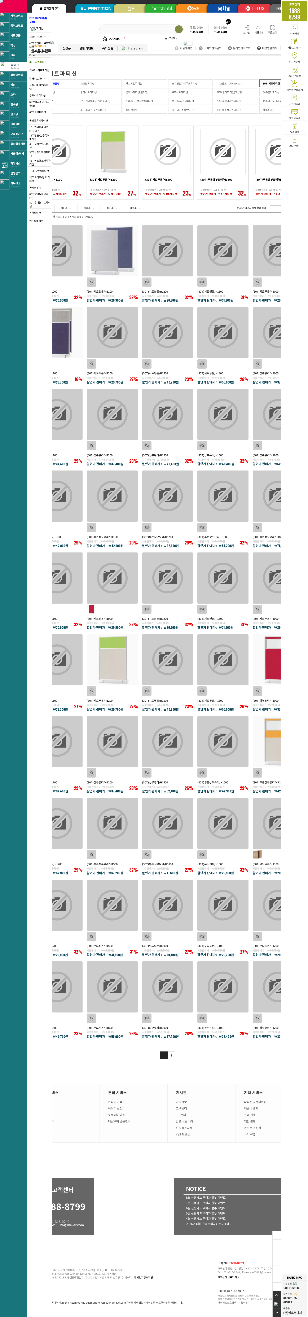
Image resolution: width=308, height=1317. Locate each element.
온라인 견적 (115, 1102)
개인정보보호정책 (227, 1302)
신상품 (67, 48)
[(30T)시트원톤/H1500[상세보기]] (222, 250)
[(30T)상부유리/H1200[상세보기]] (112, 414)
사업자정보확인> (145, 1277)
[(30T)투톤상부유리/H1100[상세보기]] (112, 496)
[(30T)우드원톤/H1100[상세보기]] (278, 823)
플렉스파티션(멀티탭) (39, 87)
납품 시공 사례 (185, 1121)
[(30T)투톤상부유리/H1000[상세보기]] (57, 496)
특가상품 (107, 48)
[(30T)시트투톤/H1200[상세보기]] (112, 332)
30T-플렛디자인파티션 (39, 154)
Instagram (135, 48)
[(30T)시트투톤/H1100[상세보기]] (57, 332)
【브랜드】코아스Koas (229, 83)
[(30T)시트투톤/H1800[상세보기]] (222, 332)
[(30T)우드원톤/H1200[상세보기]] (57, 905)
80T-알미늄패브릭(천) (38, 196)
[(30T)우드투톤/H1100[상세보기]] (222, 905)
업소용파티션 (36, 221)
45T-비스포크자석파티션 (39, 162)
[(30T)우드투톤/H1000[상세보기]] (167, 905)
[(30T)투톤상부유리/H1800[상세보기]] (278, 496)
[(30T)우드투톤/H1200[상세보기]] (278, 905)
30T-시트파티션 (38, 62)
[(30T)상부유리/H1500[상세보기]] (167, 414)
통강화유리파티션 (38, 120)
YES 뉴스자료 (184, 1128)
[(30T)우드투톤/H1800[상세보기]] (112, 986)
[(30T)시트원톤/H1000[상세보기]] (57, 250)
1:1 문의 (181, 1115)
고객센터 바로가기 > (228, 1277)
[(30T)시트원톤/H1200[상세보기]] (167, 250)
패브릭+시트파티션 (39, 70)
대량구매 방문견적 (119, 1121)
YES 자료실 (183, 1134)
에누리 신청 (115, 1108)
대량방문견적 (267, 48)
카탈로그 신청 (252, 1128)
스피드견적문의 (210, 48)
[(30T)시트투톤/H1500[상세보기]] (167, 332)
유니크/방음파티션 (39, 170)
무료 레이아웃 (116, 1115)
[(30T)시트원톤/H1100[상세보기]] (112, 250)
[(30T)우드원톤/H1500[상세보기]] (112, 905)
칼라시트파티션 (37, 78)
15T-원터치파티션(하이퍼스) (38, 128)
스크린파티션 (87, 83)
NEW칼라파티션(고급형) (39, 103)
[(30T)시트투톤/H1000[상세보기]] (278, 250)
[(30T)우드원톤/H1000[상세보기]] (222, 823)
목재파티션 (35, 212)
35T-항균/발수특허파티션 (39, 137)
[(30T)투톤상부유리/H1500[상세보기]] (222, 496)
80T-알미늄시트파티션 (39, 204)
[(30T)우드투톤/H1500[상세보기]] (57, 986)
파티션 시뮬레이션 (255, 1102)
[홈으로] (276, 1304)
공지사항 (181, 1102)
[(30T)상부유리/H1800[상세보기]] (278, 414)
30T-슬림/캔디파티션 (39, 145)
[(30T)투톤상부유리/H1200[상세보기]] (167, 496)
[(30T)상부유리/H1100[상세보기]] (57, 414)
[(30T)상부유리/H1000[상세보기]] (278, 332)
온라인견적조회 (240, 48)
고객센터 (181, 1108)
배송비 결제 (251, 1108)
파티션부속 (35, 187)
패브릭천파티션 (134, 83)
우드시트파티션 (37, 95)
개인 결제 (250, 1121)
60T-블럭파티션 (37, 112)
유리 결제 (250, 1115)
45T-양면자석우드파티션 (184, 83)
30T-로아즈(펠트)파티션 (39, 179)
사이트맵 (249, 1134)
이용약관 (243, 1302)
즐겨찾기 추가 (52, 8)
